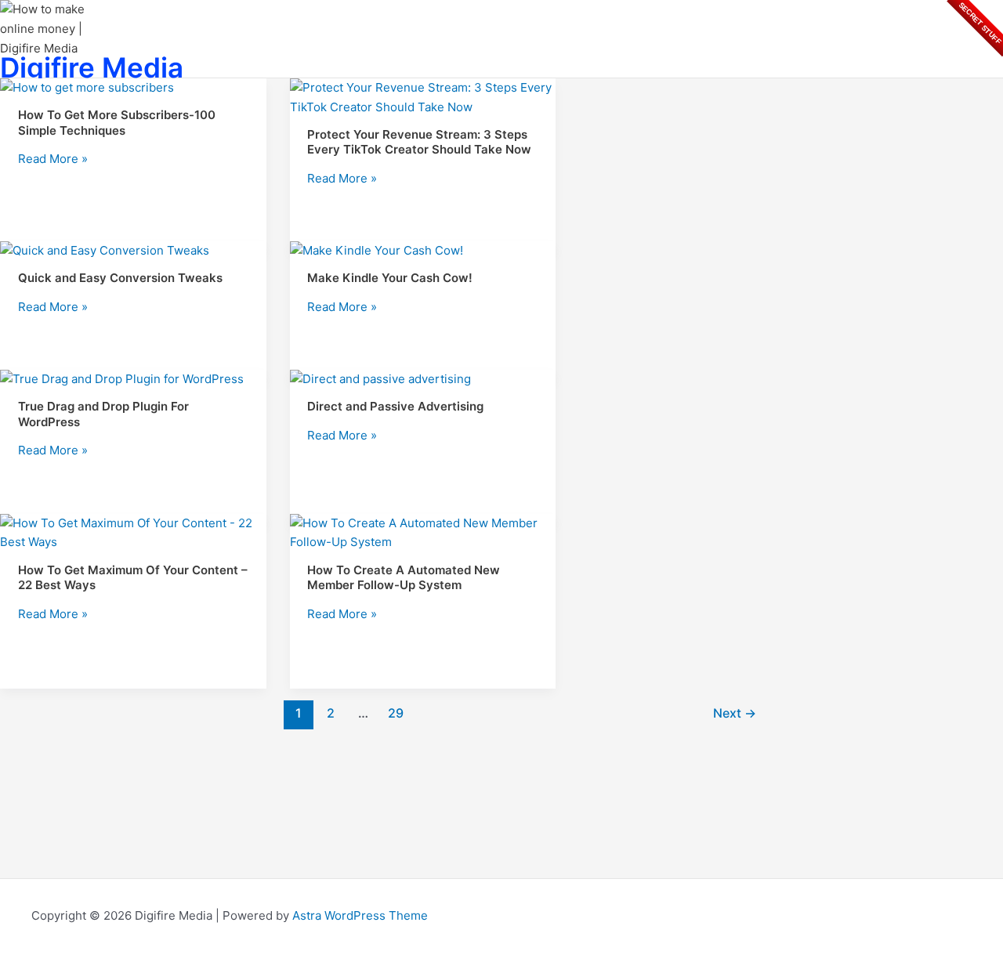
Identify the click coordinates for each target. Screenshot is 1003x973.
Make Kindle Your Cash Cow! (390, 277)
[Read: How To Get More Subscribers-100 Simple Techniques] (87, 87)
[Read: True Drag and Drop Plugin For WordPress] (122, 378)
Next (734, 713)
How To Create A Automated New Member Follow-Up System (403, 577)
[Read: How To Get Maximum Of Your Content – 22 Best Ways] (133, 541)
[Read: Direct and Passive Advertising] (380, 378)
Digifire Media (91, 67)
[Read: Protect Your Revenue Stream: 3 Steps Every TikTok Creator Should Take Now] (423, 106)
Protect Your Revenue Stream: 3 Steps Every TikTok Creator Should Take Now (419, 142)
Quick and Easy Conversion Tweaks (120, 277)
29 (396, 713)
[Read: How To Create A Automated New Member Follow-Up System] (423, 541)
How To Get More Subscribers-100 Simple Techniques (116, 122)
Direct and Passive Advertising (395, 406)
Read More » (53, 158)
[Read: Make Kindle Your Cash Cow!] (376, 250)
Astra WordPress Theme (360, 915)
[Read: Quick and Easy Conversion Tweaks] (104, 250)
